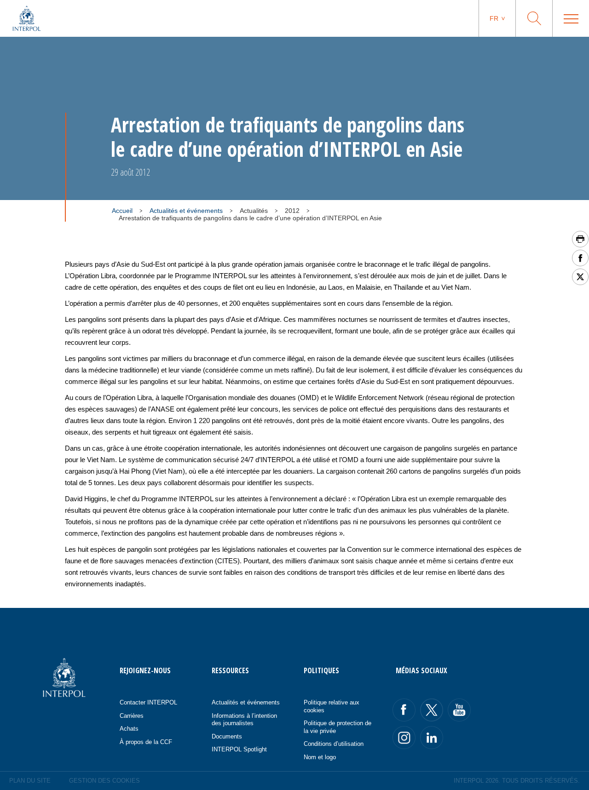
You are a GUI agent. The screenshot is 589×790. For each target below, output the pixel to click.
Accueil (122, 210)
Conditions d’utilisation (334, 743)
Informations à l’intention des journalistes (244, 719)
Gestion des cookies (104, 780)
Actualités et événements (186, 210)
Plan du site (30, 780)
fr (494, 18)
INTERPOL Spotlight (239, 749)
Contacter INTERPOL (148, 702)
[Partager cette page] (580, 258)
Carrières (132, 715)
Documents (227, 736)
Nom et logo (320, 757)
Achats (129, 728)
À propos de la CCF (146, 741)
